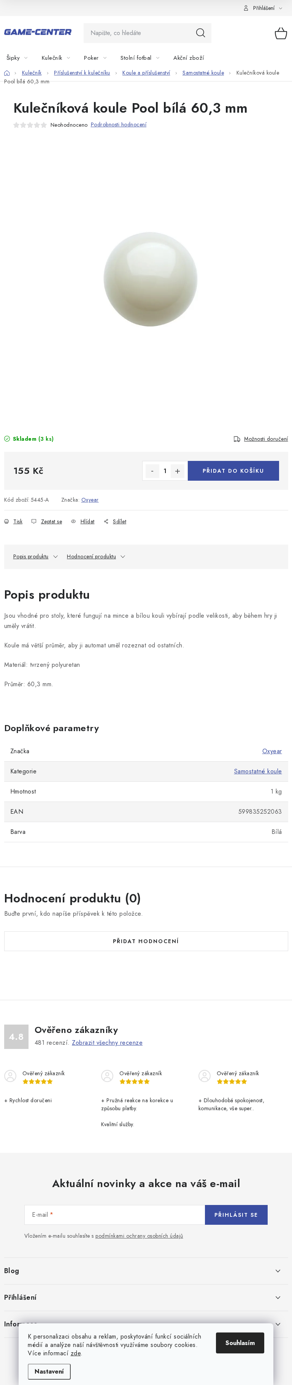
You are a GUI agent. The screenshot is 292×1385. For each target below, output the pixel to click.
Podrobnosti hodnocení (119, 124)
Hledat (200, 33)
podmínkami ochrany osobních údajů (139, 1236)
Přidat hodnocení (146, 941)
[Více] (270, 57)
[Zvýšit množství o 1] (177, 471)
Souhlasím (240, 1343)
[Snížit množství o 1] (152, 471)
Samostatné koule (258, 771)
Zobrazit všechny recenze (107, 1042)
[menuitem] (21, 57)
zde (76, 1353)
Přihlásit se (236, 1215)
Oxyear (90, 500)
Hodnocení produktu (91, 556)
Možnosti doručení (266, 439)
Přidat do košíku (233, 471)
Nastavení (49, 1371)
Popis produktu (31, 556)
